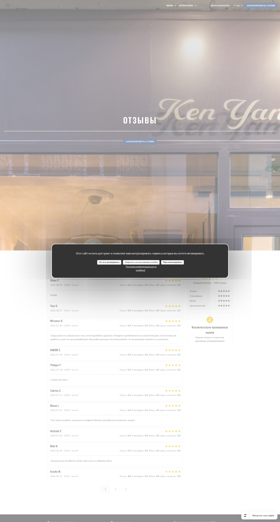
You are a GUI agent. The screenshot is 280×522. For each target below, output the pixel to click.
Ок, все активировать (109, 262)
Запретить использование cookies (141, 262)
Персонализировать (172, 262)
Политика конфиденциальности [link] (141, 266)
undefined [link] (140, 270)
